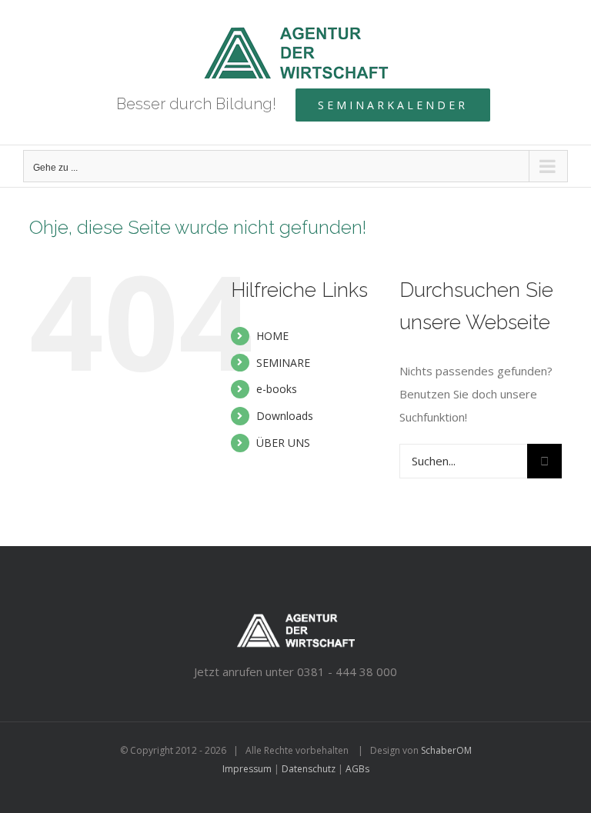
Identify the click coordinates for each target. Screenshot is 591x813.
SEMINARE (283, 362)
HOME (272, 335)
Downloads (284, 415)
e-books (276, 389)
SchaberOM (446, 750)
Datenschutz (309, 768)
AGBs (357, 768)
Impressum (247, 768)
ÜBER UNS (283, 442)
